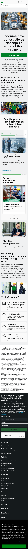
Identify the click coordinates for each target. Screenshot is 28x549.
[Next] (16, 217)
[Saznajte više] (7, 170)
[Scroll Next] (25, 134)
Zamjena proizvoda (6, 453)
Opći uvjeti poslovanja (7, 468)
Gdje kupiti (4, 466)
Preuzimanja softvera (7, 448)
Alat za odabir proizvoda (8, 451)
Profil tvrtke (4, 481)
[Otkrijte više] (14, 55)
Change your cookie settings (14, 541)
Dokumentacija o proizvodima (9, 446)
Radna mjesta (5, 478)
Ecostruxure (4, 495)
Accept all (14, 546)
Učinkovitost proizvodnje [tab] (8, 133)
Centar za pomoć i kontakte (9, 461)
